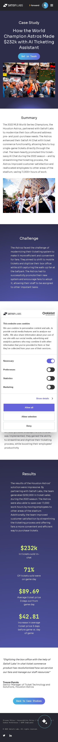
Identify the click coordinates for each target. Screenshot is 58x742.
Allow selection (29, 416)
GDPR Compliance (27, 723)
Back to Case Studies (29, 701)
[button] (52, 5)
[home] (12, 5)
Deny (29, 426)
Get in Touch (29, 56)
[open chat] (44, 721)
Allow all (29, 407)
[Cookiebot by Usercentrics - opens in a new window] (42, 314)
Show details (42, 398)
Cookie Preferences (10, 723)
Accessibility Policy (25, 720)
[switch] (51, 369)
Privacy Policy (9, 720)
